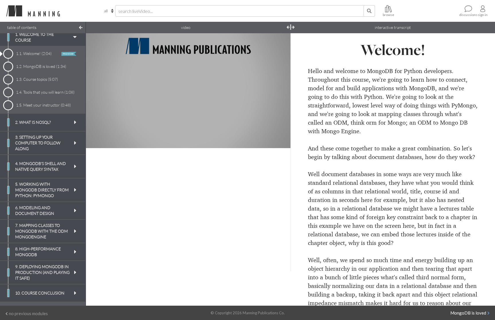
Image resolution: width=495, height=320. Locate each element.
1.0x (227, 155)
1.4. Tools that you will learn (45, 92)
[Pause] (94, 159)
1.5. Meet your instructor (43, 105)
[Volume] (273, 159)
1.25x (237, 155)
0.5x (209, 155)
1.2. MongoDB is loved (41, 66)
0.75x (218, 155)
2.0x (256, 155)
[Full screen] (282, 159)
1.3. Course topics (37, 79)
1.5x (247, 155)
